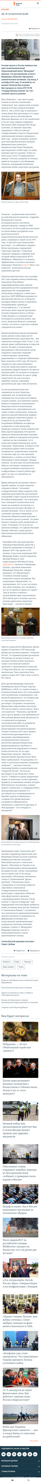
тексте (26, 265)
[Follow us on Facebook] (14, 1454)
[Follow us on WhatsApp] (24, 1454)
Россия (5, 10)
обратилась (8, 565)
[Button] (34, 28)
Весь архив (34, 1441)
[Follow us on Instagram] (9, 1454)
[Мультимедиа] (12, 1480)
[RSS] (35, 1454)
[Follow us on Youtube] (3, 1454)
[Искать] (28, 1480)
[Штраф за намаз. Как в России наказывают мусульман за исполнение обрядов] (20, 1194)
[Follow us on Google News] (30, 1454)
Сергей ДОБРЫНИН (9, 19)
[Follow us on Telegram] (19, 1454)
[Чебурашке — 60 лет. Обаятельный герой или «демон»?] (20, 1031)
